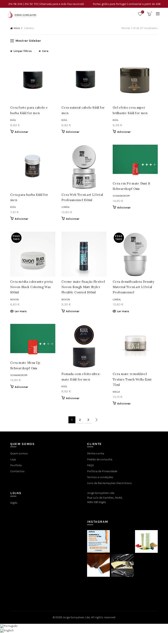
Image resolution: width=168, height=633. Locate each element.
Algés (13, 503)
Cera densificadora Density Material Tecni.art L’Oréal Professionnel (133, 287)
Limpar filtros (23, 51)
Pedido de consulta (99, 459)
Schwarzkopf (121, 195)
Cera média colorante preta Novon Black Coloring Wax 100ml (31, 287)
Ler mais (21, 311)
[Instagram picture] (98, 541)
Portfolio (16, 465)
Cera (45, 51)
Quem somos (19, 453)
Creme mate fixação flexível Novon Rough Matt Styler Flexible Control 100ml (83, 287)
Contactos (17, 471)
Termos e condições (100, 477)
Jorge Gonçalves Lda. (76, 617)
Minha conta (95, 453)
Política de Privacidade (102, 471)
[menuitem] (9, 626)
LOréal (65, 207)
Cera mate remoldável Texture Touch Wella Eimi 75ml (132, 379)
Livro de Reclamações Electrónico (109, 483)
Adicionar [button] (21, 132)
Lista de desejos (142, 12)
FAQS (90, 465)
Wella (116, 391)
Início (17, 28)
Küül (13, 120)
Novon (14, 299)
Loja (13, 459)
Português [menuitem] (11, 626)
